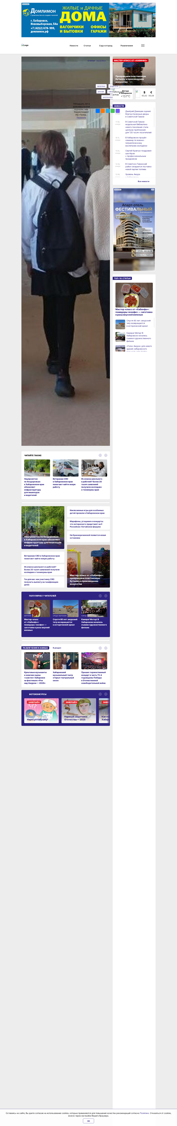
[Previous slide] (100, 455)
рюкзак (101, 91)
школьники (108, 97)
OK (88, 1121)
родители (114, 86)
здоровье (101, 86)
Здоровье (101, 60)
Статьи (91, 60)
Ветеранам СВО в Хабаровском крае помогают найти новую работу (42, 557)
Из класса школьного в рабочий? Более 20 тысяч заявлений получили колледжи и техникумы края (42, 569)
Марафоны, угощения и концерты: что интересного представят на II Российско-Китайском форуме (86, 524)
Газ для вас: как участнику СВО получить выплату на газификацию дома (41, 582)
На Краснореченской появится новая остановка (88, 536)
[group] (37, 668)
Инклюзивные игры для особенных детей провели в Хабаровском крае (87, 511)
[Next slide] (105, 455)
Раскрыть (81, 117)
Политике (144, 1113)
